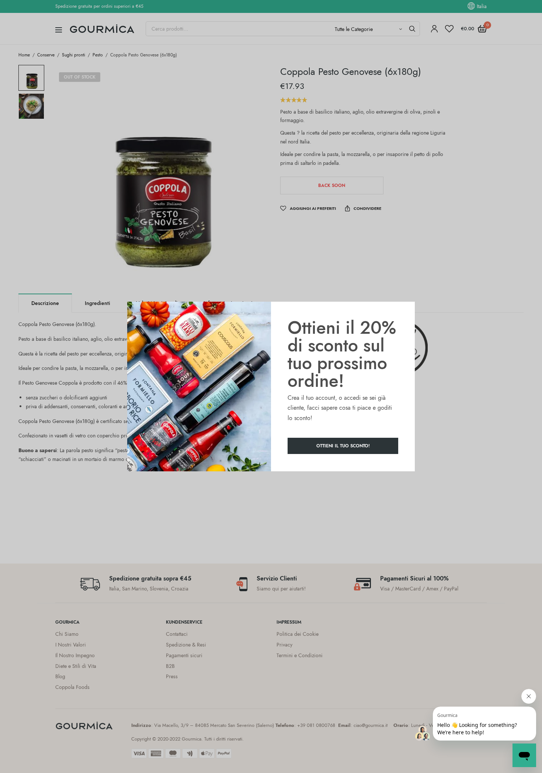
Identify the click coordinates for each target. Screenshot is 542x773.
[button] (343, 446)
